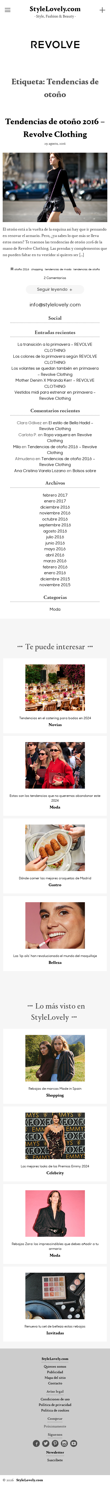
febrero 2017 (55, 495)
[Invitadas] (55, 1318)
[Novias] (55, 709)
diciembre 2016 (55, 507)
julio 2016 (55, 536)
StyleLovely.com (55, 9)
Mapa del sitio (55, 1378)
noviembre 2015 (55, 584)
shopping (37, 269)
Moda (55, 609)
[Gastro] (55, 869)
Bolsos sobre (84, 470)
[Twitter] (45, 1443)
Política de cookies (55, 1411)
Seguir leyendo (53, 289)
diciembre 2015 (55, 578)
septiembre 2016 (55, 524)
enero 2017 (55, 500)
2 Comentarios (55, 278)
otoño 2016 (21, 269)
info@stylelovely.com (55, 304)
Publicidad (55, 1372)
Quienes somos (55, 1367)
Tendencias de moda (58, 269)
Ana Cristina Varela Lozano (40, 470)
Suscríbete (55, 1460)
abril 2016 (55, 554)
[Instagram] (64, 1443)
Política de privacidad (55, 1405)
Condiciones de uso (55, 1399)
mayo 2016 (55, 548)
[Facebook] (36, 1443)
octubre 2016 (55, 519)
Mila (17, 446)
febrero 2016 (55, 566)
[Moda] (55, 787)
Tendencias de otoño (86, 269)
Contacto (55, 1383)
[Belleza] (55, 947)
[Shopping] (55, 1080)
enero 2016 (55, 572)
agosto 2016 (55, 531)
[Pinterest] (55, 1443)
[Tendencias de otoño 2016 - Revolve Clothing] (55, 187)
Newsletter (55, 1453)
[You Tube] (73, 1443)
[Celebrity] (55, 1157)
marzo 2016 (55, 560)
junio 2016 (55, 543)
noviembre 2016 (55, 512)
